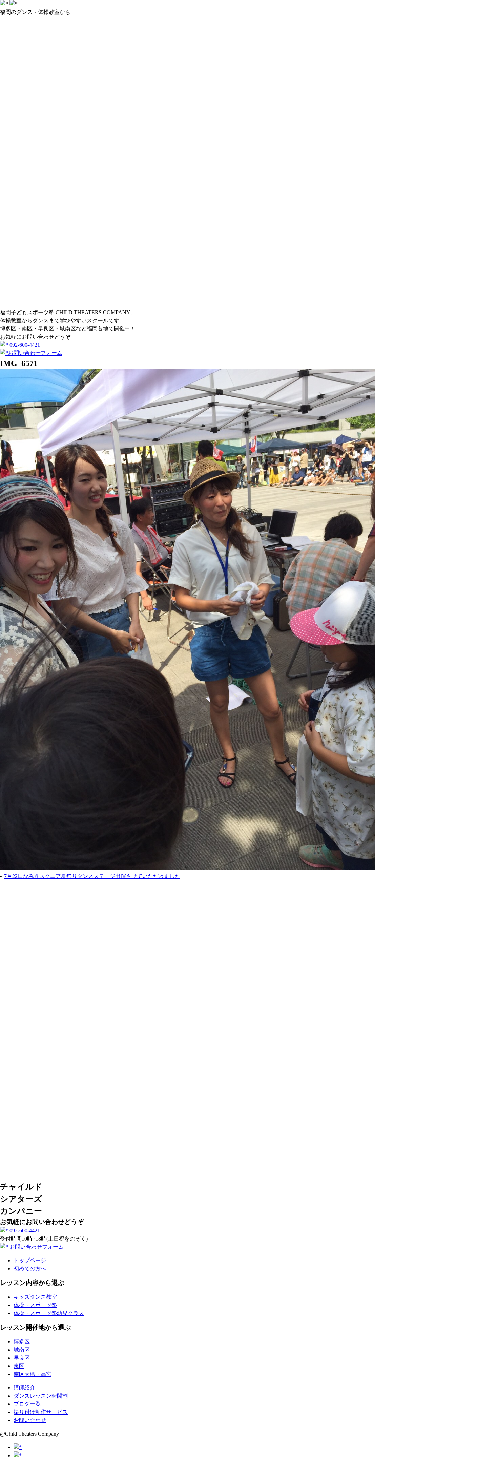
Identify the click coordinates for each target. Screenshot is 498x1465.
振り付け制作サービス (41, 1412)
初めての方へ (30, 1268)
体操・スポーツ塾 (35, 1305)
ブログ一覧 (27, 1404)
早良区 (22, 1358)
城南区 (22, 1350)
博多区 (22, 1341)
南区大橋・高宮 (32, 1374)
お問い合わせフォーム (35, 353)
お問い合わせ (30, 1420)
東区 (19, 1366)
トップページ (30, 1260)
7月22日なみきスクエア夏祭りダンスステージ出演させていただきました (92, 876)
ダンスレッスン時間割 (41, 1396)
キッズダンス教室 (35, 1297)
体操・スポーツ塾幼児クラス (49, 1313)
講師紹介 (24, 1388)
